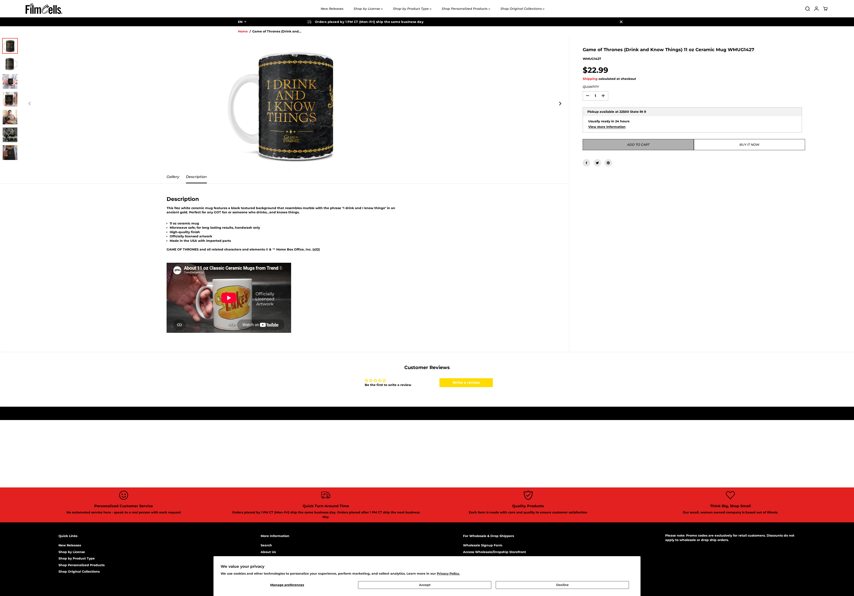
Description (196, 177)
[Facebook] (586, 163)
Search (266, 545)
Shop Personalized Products (465, 9)
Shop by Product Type (411, 9)
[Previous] (30, 104)
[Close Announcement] (621, 22)
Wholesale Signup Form (482, 545)
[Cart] (825, 9)
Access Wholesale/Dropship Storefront (494, 552)
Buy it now (749, 145)
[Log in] (816, 9)
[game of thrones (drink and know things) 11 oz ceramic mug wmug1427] (294, 103)
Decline (562, 585)
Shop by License (367, 9)
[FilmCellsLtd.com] (43, 8)
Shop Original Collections (521, 9)
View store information (607, 127)
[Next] (560, 104)
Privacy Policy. (448, 574)
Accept (425, 585)
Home (243, 31)
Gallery (173, 177)
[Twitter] (597, 163)
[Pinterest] (608, 163)
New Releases (332, 9)
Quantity (591, 87)
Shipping (590, 79)
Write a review (466, 382)
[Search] (808, 9)
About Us (268, 552)
